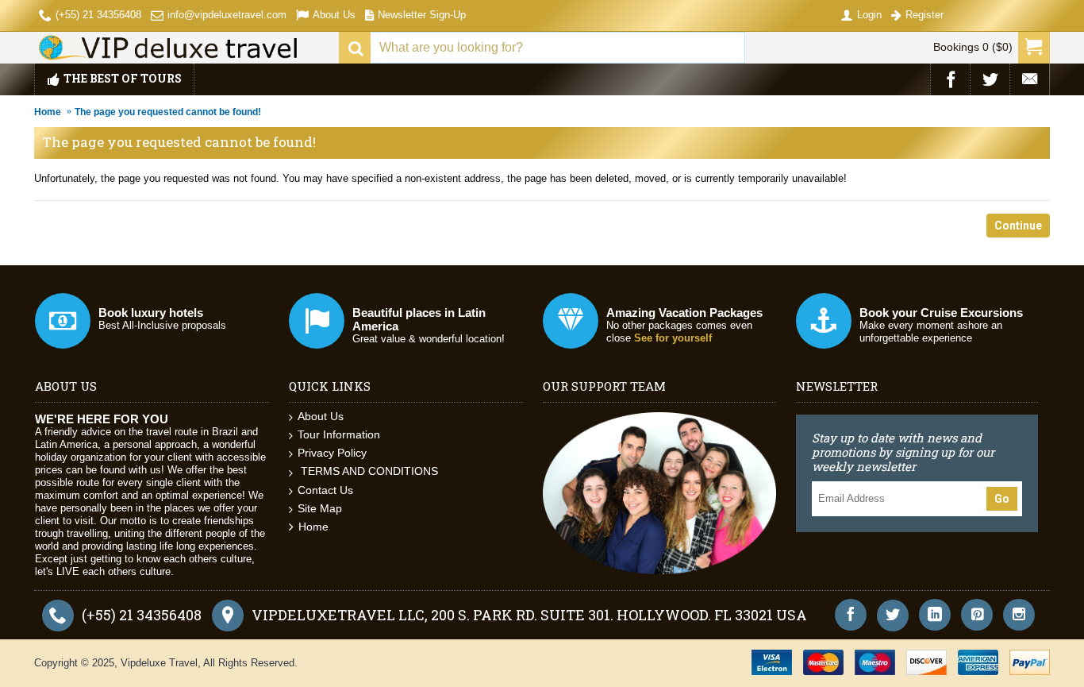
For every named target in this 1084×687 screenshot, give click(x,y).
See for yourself (673, 338)
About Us (321, 416)
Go (1001, 498)
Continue (1018, 225)
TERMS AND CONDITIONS (368, 471)
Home (47, 112)
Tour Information (339, 434)
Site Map (320, 508)
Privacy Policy (332, 452)
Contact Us (325, 490)
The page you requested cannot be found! (168, 112)
